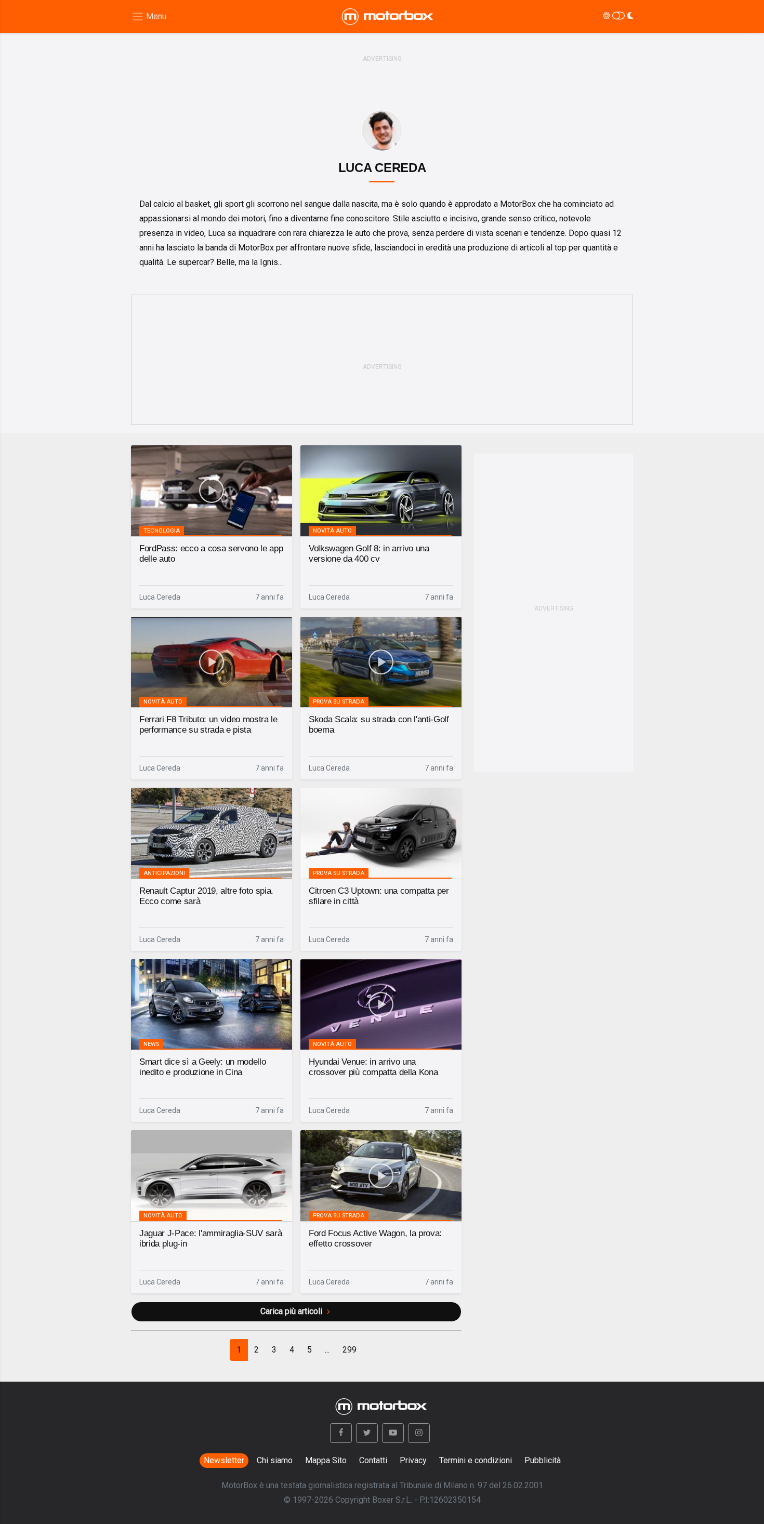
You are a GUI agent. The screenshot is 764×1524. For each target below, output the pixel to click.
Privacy (413, 1460)
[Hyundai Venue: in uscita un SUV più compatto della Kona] (381, 1004)
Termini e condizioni (475, 1460)
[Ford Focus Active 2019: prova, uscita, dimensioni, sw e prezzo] (381, 1175)
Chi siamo (275, 1460)
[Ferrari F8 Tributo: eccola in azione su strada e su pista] (211, 662)
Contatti (373, 1460)
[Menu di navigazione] (149, 17)
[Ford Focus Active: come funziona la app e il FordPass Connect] (211, 490)
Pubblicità (542, 1460)
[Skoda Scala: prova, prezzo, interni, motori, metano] (381, 662)
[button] (341, 1433)
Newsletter (224, 1460)
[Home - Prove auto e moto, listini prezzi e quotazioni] (388, 16)
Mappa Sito (326, 1460)
